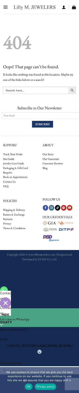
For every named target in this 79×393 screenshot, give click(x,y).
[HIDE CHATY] (5, 302)
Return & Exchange (14, 214)
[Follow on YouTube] (69, 208)
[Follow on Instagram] (51, 208)
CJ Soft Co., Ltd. (47, 259)
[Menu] (5, 7)
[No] (74, 381)
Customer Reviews (53, 163)
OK (29, 386)
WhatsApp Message (11, 363)
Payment (7, 219)
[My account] (64, 7)
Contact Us (9, 181)
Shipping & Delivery (14, 210)
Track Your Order (13, 154)
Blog (45, 168)
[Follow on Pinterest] (63, 208)
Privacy (7, 223)
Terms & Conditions (14, 228)
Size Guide (8, 159)
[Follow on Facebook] (45, 208)
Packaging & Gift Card (15, 168)
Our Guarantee (51, 159)
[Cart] (74, 7)
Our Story (48, 154)
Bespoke (7, 172)
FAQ (6, 186)
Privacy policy (45, 386)
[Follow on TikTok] (57, 208)
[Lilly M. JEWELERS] (35, 7)
